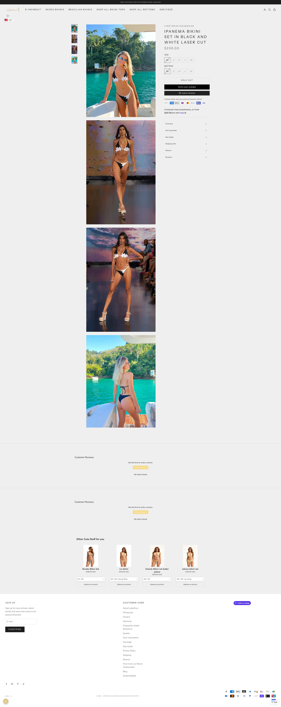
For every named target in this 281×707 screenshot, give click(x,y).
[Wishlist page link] (8, 16)
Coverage (127, 642)
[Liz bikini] (124, 556)
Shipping (127, 655)
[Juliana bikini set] (190, 556)
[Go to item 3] (74, 49)
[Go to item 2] (74, 38)
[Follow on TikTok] (23, 684)
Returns (168, 150)
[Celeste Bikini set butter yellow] (157, 556)
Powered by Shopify (130, 696)
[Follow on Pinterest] (18, 684)
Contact (126, 617)
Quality (126, 633)
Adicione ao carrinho (91, 584)
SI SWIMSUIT (33, 9)
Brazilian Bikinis (80, 9)
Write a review (140, 467)
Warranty (127, 621)
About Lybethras (130, 608)
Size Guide (169, 137)
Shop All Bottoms (142, 9)
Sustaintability (129, 675)
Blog (125, 671)
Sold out (187, 80)
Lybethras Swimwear (179, 26)
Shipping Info (170, 144)
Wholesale (128, 612)
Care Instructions (131, 637)
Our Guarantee (171, 130)
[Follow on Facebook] (6, 684)
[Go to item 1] (74, 28)
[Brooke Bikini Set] (91, 556)
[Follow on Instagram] (12, 684)
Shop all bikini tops (111, 9)
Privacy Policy (129, 650)
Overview (169, 124)
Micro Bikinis (55, 9)
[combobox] (91, 579)
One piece (166, 9)
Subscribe (14, 629)
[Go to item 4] (74, 60)
